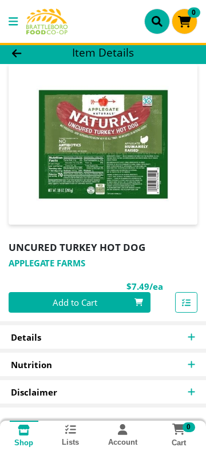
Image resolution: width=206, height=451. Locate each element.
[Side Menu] (13, 21)
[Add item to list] (186, 302)
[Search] (157, 21)
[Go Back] (32, 53)
